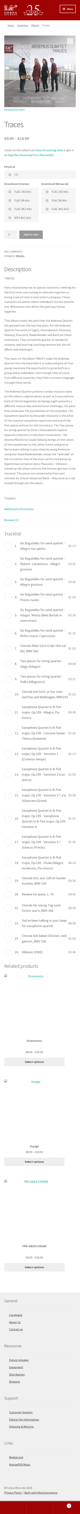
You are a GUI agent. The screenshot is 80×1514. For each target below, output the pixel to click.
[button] (70, 41)
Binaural (14, 1381)
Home (11, 25)
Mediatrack (16, 1457)
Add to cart (31, 234)
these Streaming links (49, 150)
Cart (61, 1504)
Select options (34, 1062)
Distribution (17, 1374)
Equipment (16, 1367)
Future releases (19, 1360)
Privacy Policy (13, 1492)
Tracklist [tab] (10, 498)
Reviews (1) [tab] (11, 520)
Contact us (16, 1329)
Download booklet (14, 109)
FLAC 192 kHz (22, 191)
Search (40, 1507)
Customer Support (21, 1412)
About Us (15, 1322)
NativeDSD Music (19, 1464)
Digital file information (24, 1419)
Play (8, 546)
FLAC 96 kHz (22, 200)
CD (16, 174)
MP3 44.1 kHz (22, 218)
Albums (35, 25)
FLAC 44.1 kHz (23, 209)
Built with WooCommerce (40, 1492)
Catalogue (22, 25)
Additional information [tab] (19, 509)
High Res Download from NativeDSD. (31, 155)
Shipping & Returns (21, 1426)
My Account (13, 1507)
